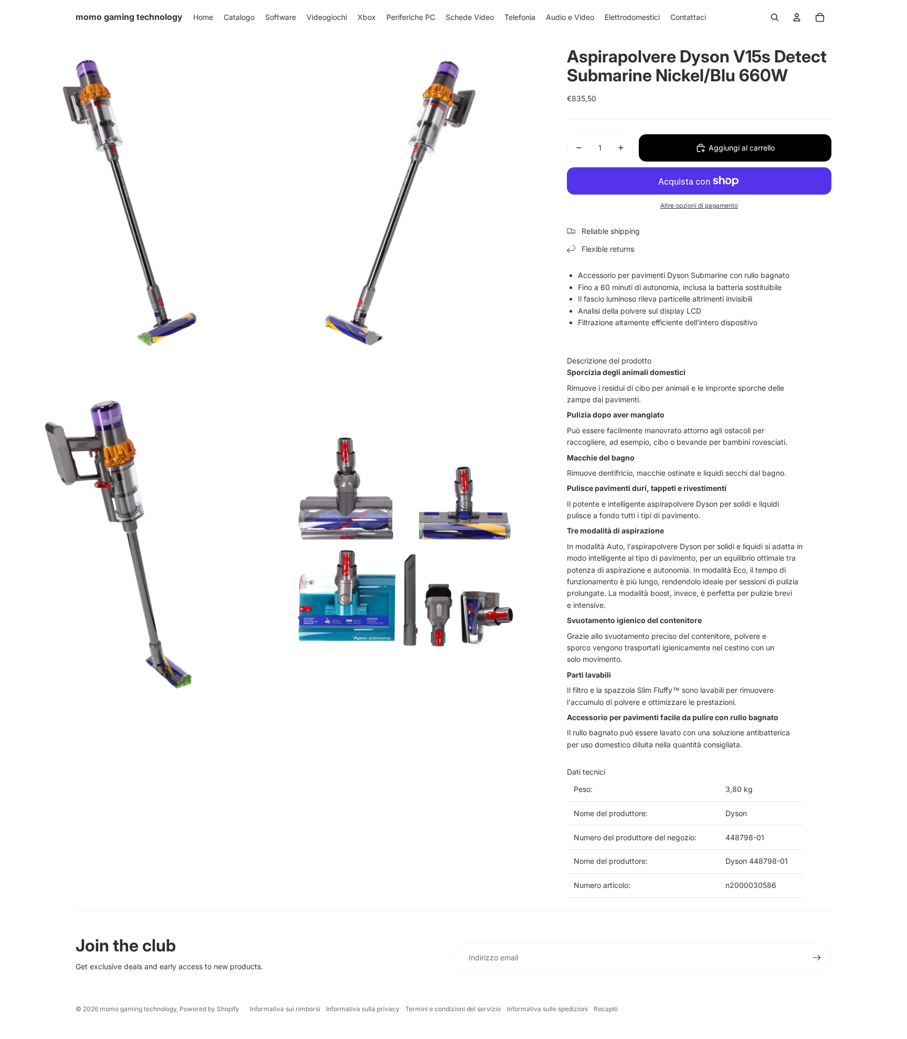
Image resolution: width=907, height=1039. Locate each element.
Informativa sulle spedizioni (547, 1009)
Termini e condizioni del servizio (453, 1009)
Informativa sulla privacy (362, 1009)
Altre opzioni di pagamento (699, 205)
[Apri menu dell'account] (796, 17)
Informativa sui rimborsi (285, 1009)
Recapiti (606, 1009)
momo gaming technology (138, 1009)
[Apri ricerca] (774, 17)
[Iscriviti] (817, 958)
